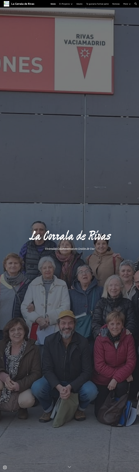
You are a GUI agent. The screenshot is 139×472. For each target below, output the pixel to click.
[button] (135, 4)
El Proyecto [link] (64, 3)
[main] (69, 236)
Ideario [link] (79, 3)
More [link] (125, 3)
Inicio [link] (53, 3)
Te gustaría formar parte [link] (97, 3)
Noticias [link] (116, 3)
